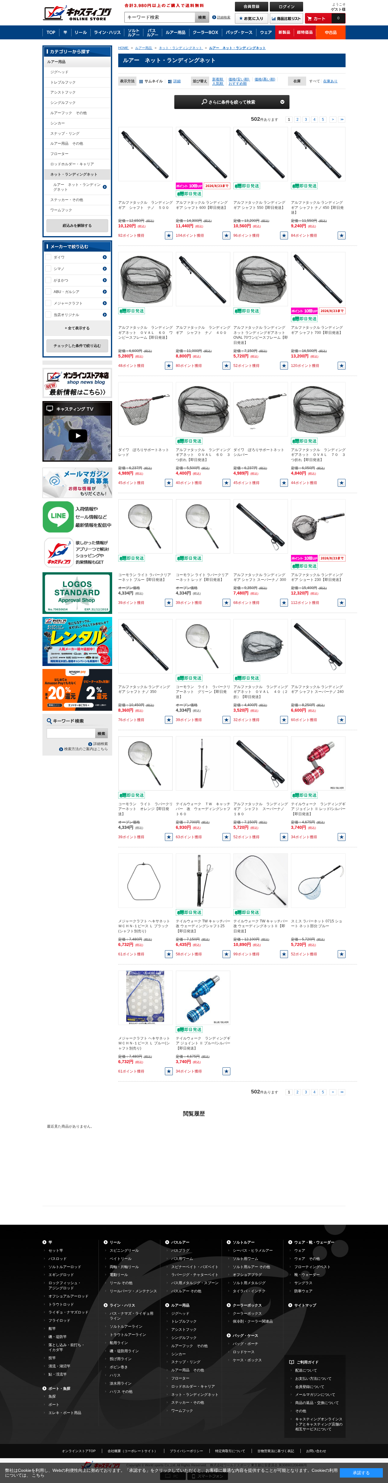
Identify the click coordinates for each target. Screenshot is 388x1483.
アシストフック (63, 92)
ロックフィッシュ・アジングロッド (64, 1285)
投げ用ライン (121, 1359)
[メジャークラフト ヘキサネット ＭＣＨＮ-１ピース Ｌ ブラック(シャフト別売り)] (145, 880)
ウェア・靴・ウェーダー (314, 1242)
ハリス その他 (121, 1391)
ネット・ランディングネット (74, 174)
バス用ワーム (182, 1259)
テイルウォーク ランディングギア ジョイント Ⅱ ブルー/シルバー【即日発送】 (203, 1043)
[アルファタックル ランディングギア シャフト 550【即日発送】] (261, 154)
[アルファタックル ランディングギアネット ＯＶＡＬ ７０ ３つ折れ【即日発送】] (318, 409)
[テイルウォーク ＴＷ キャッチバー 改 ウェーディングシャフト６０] (203, 763)
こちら (38, 1475)
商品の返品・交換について (317, 1403)
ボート (53, 1404)
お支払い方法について (313, 1378)
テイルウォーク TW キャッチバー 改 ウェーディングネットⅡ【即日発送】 (260, 926)
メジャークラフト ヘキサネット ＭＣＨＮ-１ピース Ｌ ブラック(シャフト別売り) (144, 926)
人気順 (218, 83)
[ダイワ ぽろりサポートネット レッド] (145, 409)
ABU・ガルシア (66, 292)
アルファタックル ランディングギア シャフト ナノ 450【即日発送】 (317, 207)
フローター (59, 154)
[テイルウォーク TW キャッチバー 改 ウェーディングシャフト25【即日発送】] (203, 880)
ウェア (299, 1250)
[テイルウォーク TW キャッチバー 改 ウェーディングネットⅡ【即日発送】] (261, 880)
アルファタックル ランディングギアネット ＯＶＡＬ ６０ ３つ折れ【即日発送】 (203, 455)
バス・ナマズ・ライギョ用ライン (131, 1316)
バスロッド (57, 1259)
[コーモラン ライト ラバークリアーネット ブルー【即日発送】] (145, 526)
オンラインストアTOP (78, 1451)
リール (115, 1242)
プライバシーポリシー (186, 1451)
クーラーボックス (247, 1305)
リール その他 (121, 1283)
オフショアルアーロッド (68, 1296)
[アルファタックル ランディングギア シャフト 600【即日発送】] (203, 154)
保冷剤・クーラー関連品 (253, 1321)
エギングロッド (61, 1275)
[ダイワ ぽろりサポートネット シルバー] (261, 409)
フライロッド (59, 1320)
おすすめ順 (238, 83)
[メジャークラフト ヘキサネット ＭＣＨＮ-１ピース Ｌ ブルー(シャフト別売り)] (145, 997)
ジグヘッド (59, 72)
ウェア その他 (307, 1259)
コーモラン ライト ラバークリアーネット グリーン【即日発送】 (203, 692)
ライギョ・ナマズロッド (68, 1312)
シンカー (57, 123)
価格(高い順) (265, 79)
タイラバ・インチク (249, 1291)
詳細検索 (223, 17)
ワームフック (61, 210)
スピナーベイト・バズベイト (195, 1267)
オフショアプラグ (247, 1275)
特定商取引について (230, 1451)
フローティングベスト (312, 1267)
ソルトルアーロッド (64, 1267)
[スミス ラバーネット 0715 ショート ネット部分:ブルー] (318, 880)
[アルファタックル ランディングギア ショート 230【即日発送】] (318, 526)
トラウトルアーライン (128, 1335)
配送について (306, 1370)
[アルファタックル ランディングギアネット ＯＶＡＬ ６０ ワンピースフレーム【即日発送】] (145, 279)
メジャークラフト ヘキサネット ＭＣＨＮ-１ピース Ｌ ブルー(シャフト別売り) (144, 1043)
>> (341, 119)
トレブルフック (63, 82)
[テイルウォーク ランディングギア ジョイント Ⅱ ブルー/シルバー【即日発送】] (203, 997)
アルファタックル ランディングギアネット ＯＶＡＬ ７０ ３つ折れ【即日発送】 (318, 455)
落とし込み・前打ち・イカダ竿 (66, 1347)
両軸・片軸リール (124, 1267)
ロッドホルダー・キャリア (72, 164)
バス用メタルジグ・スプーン (195, 1283)
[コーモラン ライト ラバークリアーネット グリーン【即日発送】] (203, 646)
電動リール (119, 1275)
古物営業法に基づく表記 (275, 1451)
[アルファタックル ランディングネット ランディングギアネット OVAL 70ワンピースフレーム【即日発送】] (261, 279)
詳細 (177, 81)
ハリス (115, 1375)
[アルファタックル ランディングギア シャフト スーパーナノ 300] (261, 526)
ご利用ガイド (308, 1362)
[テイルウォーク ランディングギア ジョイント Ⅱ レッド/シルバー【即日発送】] (318, 763)
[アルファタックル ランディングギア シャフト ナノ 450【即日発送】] (318, 154)
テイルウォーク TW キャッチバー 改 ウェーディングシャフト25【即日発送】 (203, 926)
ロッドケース (244, 1352)
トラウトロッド (61, 1304)
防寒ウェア (303, 1291)
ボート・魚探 (59, 1388)
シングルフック (63, 103)
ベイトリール (121, 1259)
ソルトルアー (244, 1242)
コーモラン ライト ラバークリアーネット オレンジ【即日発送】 (145, 809)
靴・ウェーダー (307, 1275)
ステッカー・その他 (66, 200)
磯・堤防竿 (57, 1337)
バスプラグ (180, 1250)
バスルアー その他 (186, 1291)
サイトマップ (305, 1305)
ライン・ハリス (122, 1305)
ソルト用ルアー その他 (251, 1267)
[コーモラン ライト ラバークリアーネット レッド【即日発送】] (203, 526)
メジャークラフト (68, 303)
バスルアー (180, 1242)
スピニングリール (124, 1250)
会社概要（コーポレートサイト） (133, 1451)
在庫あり (330, 81)
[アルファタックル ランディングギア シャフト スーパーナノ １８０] (261, 763)
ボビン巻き (119, 1367)
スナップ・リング (64, 133)
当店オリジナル (66, 315)
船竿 (52, 1328)
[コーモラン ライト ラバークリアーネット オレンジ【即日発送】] (145, 763)
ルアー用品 (56, 62)
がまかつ (61, 280)
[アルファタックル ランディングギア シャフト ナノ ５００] (145, 154)
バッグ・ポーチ (245, 1344)
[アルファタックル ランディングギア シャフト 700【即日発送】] (318, 279)
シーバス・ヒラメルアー (253, 1250)
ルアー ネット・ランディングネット (77, 187)
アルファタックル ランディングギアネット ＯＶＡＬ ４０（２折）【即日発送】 (260, 692)
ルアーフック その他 (68, 113)
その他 (300, 1411)
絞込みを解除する (77, 225)
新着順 (218, 79)
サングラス (303, 1283)
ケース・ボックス (247, 1360)
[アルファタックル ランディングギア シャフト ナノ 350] (145, 646)
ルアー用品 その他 (66, 143)
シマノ (59, 269)
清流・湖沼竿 (59, 1366)
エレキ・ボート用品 (64, 1413)
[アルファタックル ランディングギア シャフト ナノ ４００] (203, 279)
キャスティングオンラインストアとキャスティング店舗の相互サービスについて (319, 1424)
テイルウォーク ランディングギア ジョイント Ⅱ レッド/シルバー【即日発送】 (318, 809)
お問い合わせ (316, 1451)
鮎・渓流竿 (57, 1374)
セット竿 (55, 1250)
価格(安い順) (239, 79)
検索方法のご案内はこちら (86, 749)
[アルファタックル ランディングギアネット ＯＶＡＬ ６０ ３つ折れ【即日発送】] (203, 409)
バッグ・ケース (245, 1335)
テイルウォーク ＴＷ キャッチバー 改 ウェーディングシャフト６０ (203, 809)
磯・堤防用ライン (124, 1351)
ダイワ (59, 257)
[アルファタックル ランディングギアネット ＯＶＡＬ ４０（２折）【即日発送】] (261, 646)
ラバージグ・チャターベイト (195, 1275)
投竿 (52, 1358)
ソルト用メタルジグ (249, 1283)
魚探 (52, 1396)
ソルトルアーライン (126, 1326)
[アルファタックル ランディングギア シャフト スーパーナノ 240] (318, 646)
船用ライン (119, 1343)
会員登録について (309, 1387)
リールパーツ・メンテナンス (133, 1291)
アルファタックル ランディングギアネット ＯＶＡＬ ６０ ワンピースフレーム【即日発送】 (145, 332)
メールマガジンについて (315, 1394)
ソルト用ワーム (245, 1259)
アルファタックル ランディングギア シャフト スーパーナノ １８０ (260, 809)
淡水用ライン (121, 1383)
